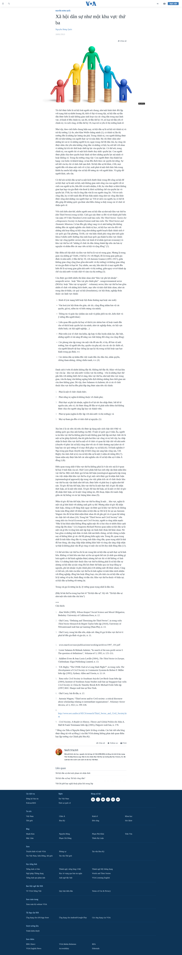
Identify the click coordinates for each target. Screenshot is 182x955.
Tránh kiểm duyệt (33, 931)
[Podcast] (113, 799)
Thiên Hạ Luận (98, 838)
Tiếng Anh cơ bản (33, 869)
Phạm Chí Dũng (65, 838)
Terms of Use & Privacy (101, 891)
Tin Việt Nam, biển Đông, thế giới (39, 856)
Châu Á (62, 816)
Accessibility (64, 948)
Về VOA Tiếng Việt (33, 891)
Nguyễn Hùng (64, 834)
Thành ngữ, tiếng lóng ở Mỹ (70, 869)
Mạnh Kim (30, 834)
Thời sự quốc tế (65, 803)
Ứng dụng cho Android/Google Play (73, 917)
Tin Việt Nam (64, 798)
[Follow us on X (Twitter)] (98, 799)
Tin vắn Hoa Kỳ (98, 851)
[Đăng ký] (118, 799)
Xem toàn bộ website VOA (36, 904)
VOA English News (33, 948)
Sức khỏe (128, 820)
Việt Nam (29, 816)
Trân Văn (128, 834)
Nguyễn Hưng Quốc (63, 10)
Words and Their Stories (101, 873)
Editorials (95, 948)
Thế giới (29, 820)
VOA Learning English (101, 878)
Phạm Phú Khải (98, 834)
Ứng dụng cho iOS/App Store (37, 917)
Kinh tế (95, 816)
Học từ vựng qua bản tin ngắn (70, 873)
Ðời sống (95, 820)
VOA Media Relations (67, 944)
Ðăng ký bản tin (32, 798)
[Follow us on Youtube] (103, 799)
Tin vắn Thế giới (65, 856)
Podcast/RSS (31, 803)
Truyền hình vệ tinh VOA (36, 851)
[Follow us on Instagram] (108, 799)
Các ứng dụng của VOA (101, 917)
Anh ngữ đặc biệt (65, 878)
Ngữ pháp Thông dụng (34, 873)
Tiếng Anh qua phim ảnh (35, 878)
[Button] (122, 41)
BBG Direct (30, 944)
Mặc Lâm (29, 838)
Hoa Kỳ (62, 820)
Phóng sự (62, 851)
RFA (94, 944)
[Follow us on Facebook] (93, 799)
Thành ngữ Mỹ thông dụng (102, 869)
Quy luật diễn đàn (66, 891)
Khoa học (128, 816)
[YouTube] (164, 4)
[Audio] (158, 4)
